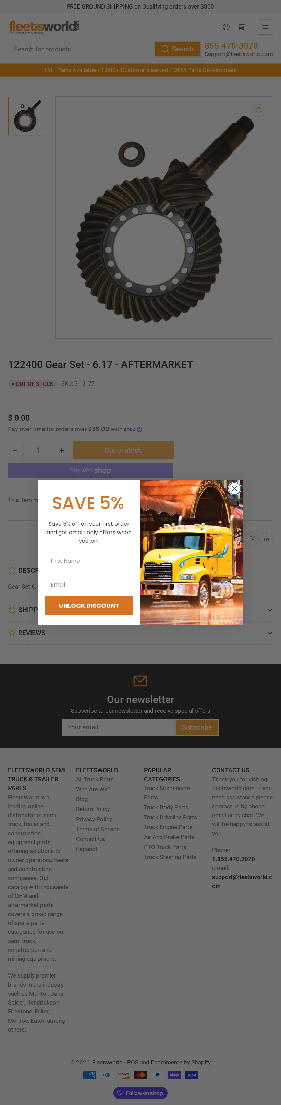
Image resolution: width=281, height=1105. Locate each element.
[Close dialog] (235, 489)
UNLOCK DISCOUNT (89, 605)
